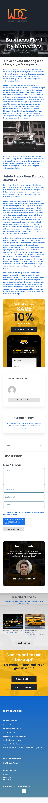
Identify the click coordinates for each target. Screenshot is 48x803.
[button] (5, 625)
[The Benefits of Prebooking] (35, 621)
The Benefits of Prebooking (31, 632)
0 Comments (19, 633)
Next (41, 445)
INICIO (5, 775)
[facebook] (24, 791)
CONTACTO (7, 779)
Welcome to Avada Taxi (12, 631)
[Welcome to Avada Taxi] (13, 621)
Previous (8, 445)
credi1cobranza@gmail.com (13, 740)
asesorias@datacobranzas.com (14, 744)
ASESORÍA (7, 777)
